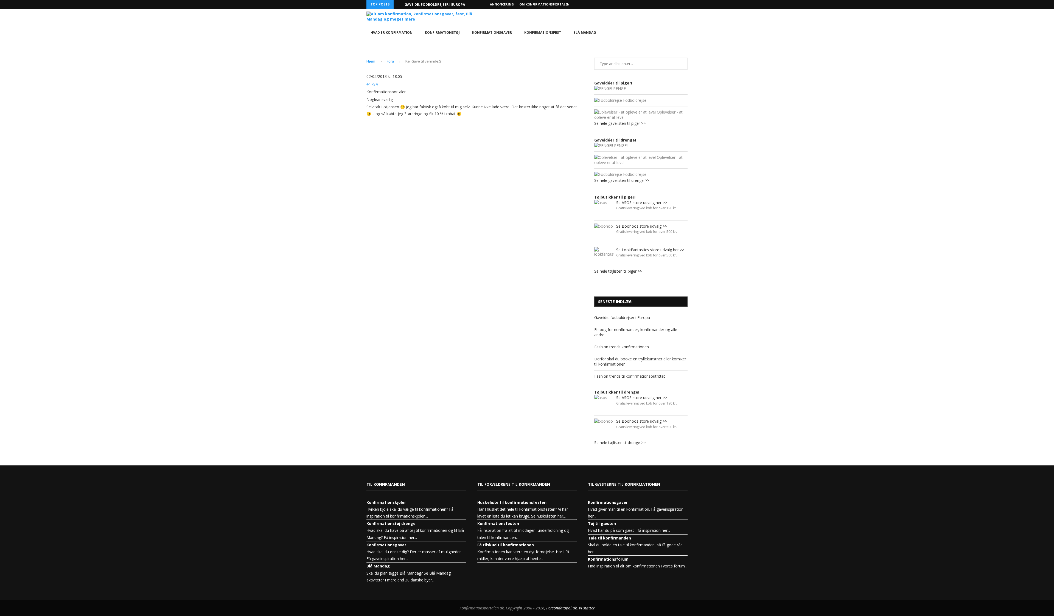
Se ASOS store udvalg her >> (641, 202)
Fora (390, 61)
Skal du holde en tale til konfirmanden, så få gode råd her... (635, 544)
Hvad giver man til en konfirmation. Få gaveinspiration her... (635, 509)
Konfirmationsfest (542, 32)
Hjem (370, 61)
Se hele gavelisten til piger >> (620, 123)
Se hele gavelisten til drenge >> (621, 180)
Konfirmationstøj (442, 32)
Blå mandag (584, 32)
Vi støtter (587, 608)
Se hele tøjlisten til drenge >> (620, 442)
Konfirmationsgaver (492, 32)
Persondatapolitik (561, 608)
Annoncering (502, 4)
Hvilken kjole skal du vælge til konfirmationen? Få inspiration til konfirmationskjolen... (409, 509)
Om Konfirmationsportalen (544, 4)
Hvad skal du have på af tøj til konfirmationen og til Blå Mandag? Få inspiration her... (415, 530)
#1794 (372, 84)
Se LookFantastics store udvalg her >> (650, 249)
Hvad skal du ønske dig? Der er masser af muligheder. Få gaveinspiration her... (414, 551)
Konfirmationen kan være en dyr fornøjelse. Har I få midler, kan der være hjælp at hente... (523, 551)
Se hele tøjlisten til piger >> (618, 271)
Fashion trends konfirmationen (621, 346)
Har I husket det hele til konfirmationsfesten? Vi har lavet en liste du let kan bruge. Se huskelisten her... (522, 509)
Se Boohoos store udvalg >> (641, 226)
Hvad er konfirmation (392, 32)
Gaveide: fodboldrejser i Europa (435, 4)
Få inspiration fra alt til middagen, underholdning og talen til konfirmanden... (523, 530)
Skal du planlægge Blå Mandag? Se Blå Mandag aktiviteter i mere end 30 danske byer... (408, 572)
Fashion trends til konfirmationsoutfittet (629, 376)
